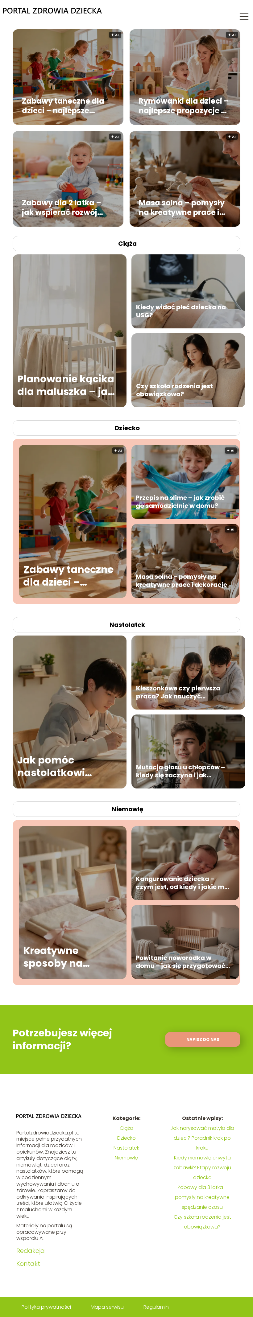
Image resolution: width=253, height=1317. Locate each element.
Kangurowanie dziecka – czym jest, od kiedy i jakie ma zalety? (182, 883)
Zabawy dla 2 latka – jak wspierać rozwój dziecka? (61, 207)
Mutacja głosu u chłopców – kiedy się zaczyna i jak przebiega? (180, 771)
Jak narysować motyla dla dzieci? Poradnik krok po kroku (202, 1138)
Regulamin (156, 1307)
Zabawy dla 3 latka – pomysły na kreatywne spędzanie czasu (202, 1197)
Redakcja (30, 1251)
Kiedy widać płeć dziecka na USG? (181, 311)
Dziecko (127, 428)
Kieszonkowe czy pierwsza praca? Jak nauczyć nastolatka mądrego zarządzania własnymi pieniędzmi (178, 692)
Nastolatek (127, 625)
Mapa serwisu (107, 1307)
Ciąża (127, 244)
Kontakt (28, 1264)
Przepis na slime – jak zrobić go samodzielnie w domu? (180, 502)
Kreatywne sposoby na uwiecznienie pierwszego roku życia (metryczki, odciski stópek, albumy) (66, 957)
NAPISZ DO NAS (202, 1040)
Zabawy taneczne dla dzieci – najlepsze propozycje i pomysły (63, 105)
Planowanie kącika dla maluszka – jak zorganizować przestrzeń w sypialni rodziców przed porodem (65, 385)
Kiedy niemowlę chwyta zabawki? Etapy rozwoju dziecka (202, 1167)
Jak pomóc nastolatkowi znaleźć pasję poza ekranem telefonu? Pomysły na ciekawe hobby (65, 766)
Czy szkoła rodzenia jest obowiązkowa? (174, 390)
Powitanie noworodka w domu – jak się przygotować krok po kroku (180, 962)
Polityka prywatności (46, 1307)
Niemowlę (127, 809)
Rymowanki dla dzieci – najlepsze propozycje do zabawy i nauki (185, 105)
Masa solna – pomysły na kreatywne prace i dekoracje (182, 207)
